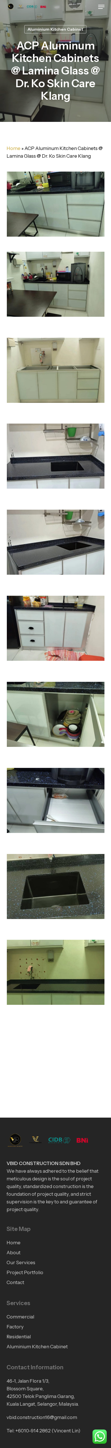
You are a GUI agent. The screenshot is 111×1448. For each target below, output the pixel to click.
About (13, 1252)
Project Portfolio (25, 1272)
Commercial (20, 1317)
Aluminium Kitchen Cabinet (55, 29)
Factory (15, 1327)
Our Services (21, 1262)
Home (13, 148)
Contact (15, 1282)
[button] (101, 7)
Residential (19, 1336)
